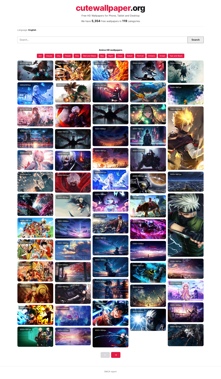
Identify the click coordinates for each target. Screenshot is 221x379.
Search (196, 40)
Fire (77, 56)
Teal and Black (176, 56)
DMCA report (110, 371)
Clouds (49, 56)
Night (110, 56)
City (58, 56)
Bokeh (129, 56)
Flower (68, 56)
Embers (151, 56)
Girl (40, 56)
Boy (102, 56)
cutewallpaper (110, 8)
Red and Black (89, 56)
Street (162, 56)
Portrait (140, 56)
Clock (120, 56)
